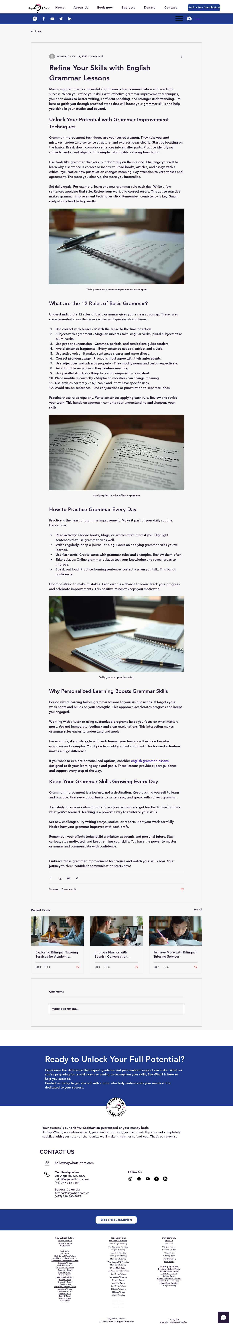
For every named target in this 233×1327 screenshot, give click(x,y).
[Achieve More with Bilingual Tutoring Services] (175, 931)
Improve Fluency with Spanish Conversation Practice (111, 954)
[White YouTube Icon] (52, 19)
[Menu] (179, 18)
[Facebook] (139, 1179)
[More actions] (181, 56)
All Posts (36, 31)
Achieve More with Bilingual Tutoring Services (175, 954)
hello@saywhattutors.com (74, 1163)
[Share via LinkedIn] (68, 878)
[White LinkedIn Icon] (70, 19)
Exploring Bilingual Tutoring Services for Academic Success (56, 954)
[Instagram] (130, 1179)
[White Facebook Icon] (43, 19)
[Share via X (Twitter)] (60, 878)
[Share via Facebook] (51, 878)
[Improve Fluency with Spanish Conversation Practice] (116, 931)
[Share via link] (77, 878)
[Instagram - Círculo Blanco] (35, 19)
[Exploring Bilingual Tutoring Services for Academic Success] (57, 931)
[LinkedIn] (165, 1179)
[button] (130, 7)
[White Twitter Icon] (61, 19)
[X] (156, 1179)
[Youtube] (147, 1179)
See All (198, 909)
